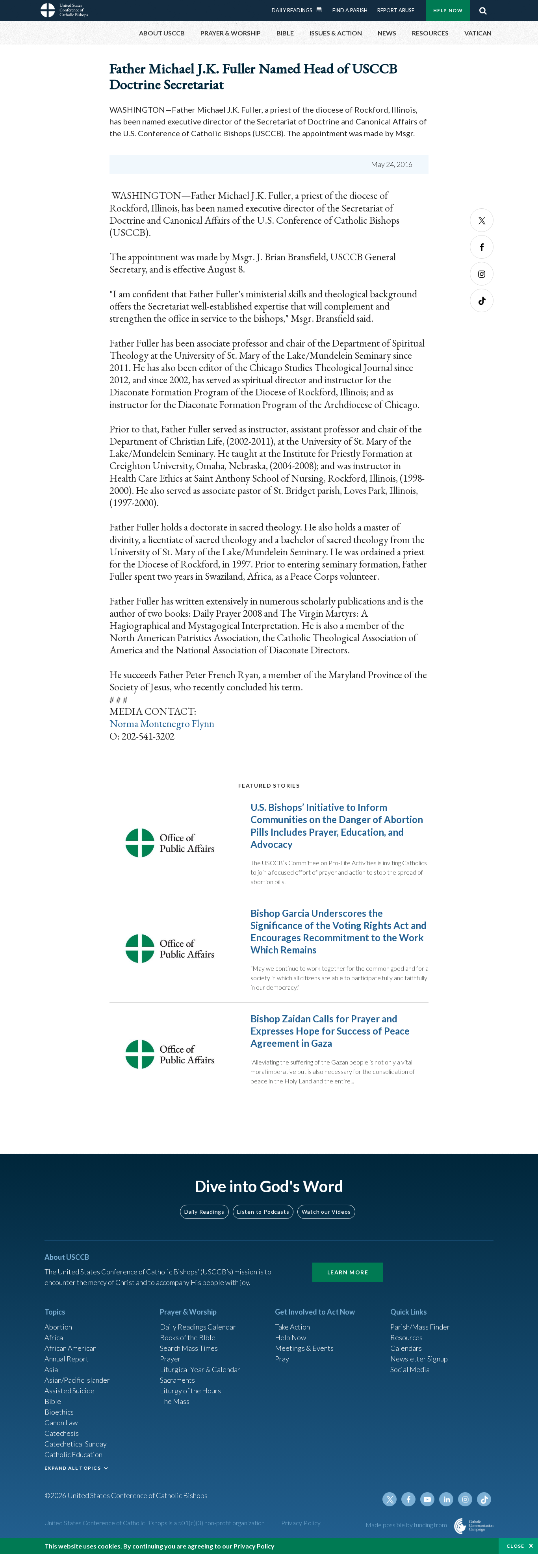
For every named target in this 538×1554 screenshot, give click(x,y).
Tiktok (481, 300)
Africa (54, 1337)
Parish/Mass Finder (420, 1326)
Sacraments (177, 1380)
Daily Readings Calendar (322, 10)
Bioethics (59, 1412)
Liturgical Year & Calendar (200, 1369)
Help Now (448, 10)
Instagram (481, 274)
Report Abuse (395, 10)
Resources (406, 1337)
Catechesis (62, 1433)
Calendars (406, 1348)
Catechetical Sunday (76, 1443)
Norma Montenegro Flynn (161, 723)
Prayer (170, 1358)
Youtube (427, 1499)
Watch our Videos (326, 1211)
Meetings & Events (304, 1348)
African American (70, 1348)
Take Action (292, 1326)
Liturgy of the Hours (190, 1390)
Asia (51, 1369)
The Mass (174, 1401)
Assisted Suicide (70, 1390)
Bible (53, 1401)
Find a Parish (349, 10)
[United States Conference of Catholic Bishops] (64, 11)
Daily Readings (292, 10)
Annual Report (67, 1358)
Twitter (481, 220)
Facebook (481, 247)
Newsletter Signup (419, 1358)
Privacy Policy (301, 1522)
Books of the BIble (187, 1337)
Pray (282, 1358)
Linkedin (446, 1499)
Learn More (347, 1272)
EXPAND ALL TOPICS (73, 1468)
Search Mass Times (189, 1348)
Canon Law (61, 1422)
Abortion (58, 1326)
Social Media (410, 1369)
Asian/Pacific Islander (77, 1380)
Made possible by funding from (406, 1524)
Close (515, 1546)
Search (483, 10)
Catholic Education (73, 1454)
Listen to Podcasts (263, 1211)
